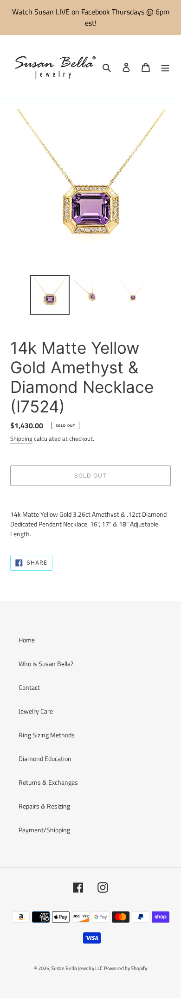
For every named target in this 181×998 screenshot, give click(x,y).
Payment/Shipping (44, 830)
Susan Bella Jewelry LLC (77, 968)
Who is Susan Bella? (46, 663)
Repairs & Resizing (44, 806)
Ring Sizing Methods (47, 735)
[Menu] (165, 67)
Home (27, 640)
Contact (29, 687)
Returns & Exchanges (48, 782)
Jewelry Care (36, 711)
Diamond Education (45, 758)
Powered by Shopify (125, 968)
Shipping (21, 438)
